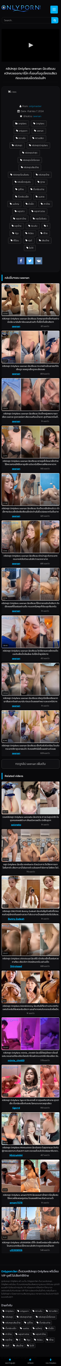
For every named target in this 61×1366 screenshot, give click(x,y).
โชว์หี (31, 248)
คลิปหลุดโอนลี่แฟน (21, 174)
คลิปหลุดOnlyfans (40, 145)
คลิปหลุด (18, 145)
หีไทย (45, 233)
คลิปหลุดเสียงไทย (31, 167)
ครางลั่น (21, 138)
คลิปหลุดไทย (43, 174)
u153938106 (16, 1250)
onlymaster (35, 106)
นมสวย (41, 196)
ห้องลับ (34, 226)
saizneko (16, 825)
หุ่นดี (30, 240)
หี (47, 226)
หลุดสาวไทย (21, 218)
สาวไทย (46, 204)
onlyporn (23, 130)
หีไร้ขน (16, 240)
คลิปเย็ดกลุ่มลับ (24, 182)
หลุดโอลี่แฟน (41, 218)
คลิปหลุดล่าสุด (31, 152)
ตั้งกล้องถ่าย (38, 189)
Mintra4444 (16, 1155)
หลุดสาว (21, 211)
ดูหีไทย (21, 189)
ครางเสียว (39, 138)
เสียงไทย (45, 240)
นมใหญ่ (16, 204)
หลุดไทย (17, 226)
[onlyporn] (25, 9)
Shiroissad (16, 966)
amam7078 (16, 1202)
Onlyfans (40, 123)
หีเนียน (31, 233)
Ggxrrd (16, 1108)
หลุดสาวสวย (39, 211)
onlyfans (22, 123)
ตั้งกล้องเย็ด (23, 196)
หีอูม (17, 233)
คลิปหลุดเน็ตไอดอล (31, 160)
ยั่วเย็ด (31, 204)
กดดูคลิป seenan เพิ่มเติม (30, 764)
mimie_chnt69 (16, 1060)
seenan (37, 116)
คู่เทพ (42, 182)
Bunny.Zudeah (16, 919)
